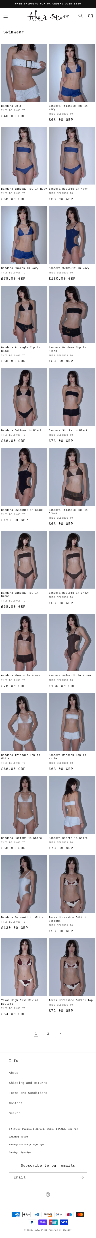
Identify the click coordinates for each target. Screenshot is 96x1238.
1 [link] (36, 1034)
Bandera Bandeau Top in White (67, 757)
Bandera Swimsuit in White (22, 917)
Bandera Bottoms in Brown (69, 593)
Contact (15, 1103)
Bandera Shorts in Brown (20, 675)
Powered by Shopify (60, 1230)
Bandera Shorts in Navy (19, 268)
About (14, 1073)
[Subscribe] (82, 1177)
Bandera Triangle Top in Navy (68, 108)
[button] (5, 16)
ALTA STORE (41, 1230)
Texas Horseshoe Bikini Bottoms (67, 919)
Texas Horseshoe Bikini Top (71, 1000)
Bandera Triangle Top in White (20, 757)
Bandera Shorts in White (68, 838)
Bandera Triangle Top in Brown (68, 512)
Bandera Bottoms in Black (21, 430)
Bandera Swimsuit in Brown (70, 675)
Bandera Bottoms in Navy (68, 189)
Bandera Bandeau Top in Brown (19, 594)
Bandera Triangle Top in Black (20, 349)
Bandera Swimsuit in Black (22, 510)
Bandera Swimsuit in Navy (69, 268)
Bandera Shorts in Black (68, 430)
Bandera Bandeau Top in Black (67, 349)
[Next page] (60, 1034)
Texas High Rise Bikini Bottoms (19, 1002)
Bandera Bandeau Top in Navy (24, 189)
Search (15, 1113)
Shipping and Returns (28, 1083)
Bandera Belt (11, 106)
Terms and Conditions (28, 1093)
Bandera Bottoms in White (21, 838)
